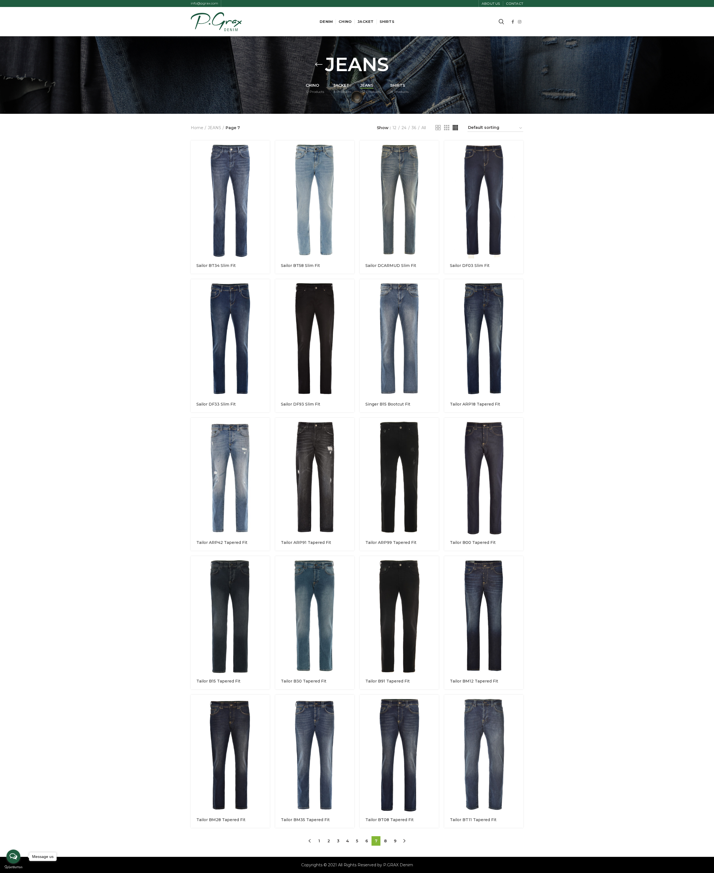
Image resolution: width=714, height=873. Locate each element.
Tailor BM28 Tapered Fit (220, 819)
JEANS (214, 127)
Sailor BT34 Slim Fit (216, 265)
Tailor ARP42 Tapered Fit (221, 542)
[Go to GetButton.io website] (13, 867)
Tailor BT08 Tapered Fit (389, 819)
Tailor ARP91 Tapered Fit (306, 542)
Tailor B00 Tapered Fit (473, 542)
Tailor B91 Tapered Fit (387, 681)
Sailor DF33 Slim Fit (216, 404)
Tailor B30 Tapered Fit (303, 681)
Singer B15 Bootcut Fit (387, 404)
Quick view (265, 149)
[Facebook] (513, 21)
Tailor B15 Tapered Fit (218, 681)
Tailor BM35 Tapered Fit (305, 819)
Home (197, 127)
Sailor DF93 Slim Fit (300, 404)
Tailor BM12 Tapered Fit (474, 681)
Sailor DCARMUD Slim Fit (390, 265)
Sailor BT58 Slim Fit (300, 265)
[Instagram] (519, 21)
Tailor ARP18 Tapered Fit (475, 404)
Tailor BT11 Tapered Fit (473, 819)
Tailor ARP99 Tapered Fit (390, 542)
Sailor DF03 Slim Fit (469, 265)
